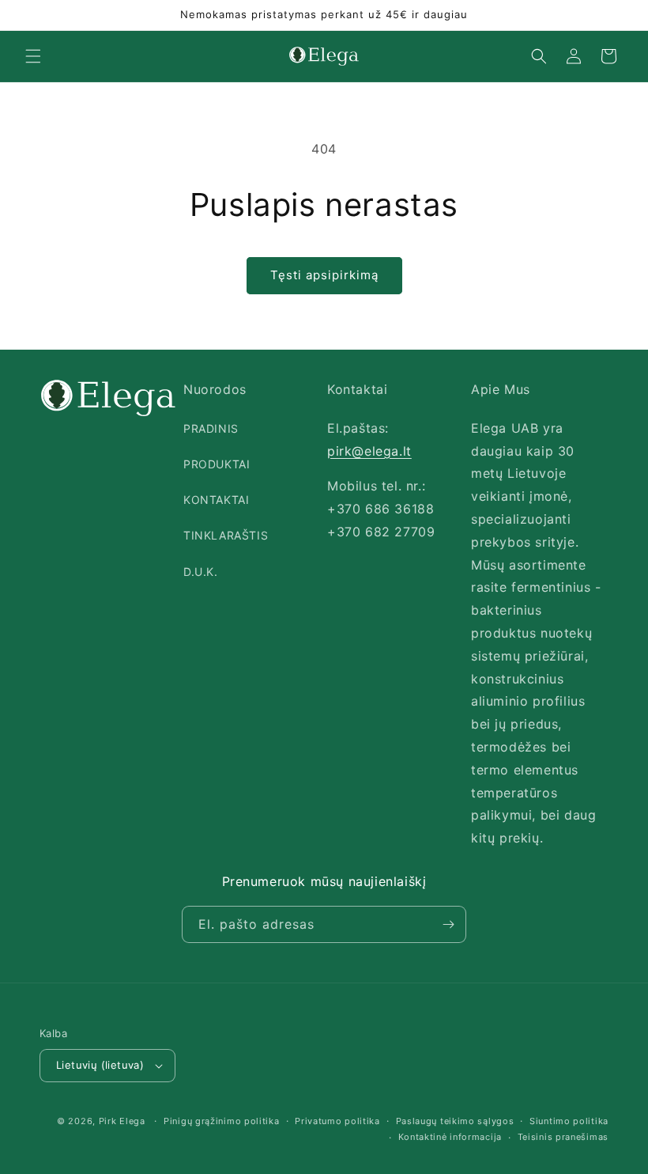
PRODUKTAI (216, 464)
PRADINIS (211, 428)
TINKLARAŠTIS (225, 535)
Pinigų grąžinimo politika (222, 1121)
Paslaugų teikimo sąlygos (455, 1121)
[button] (33, 56)
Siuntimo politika (568, 1121)
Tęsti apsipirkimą (324, 274)
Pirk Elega (122, 1121)
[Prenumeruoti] (448, 924)
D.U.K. (200, 571)
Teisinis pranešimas (563, 1136)
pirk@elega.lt (369, 451)
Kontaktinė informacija (450, 1136)
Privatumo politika (337, 1121)
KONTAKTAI (216, 499)
